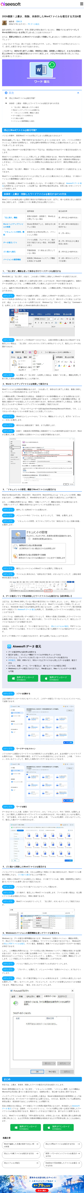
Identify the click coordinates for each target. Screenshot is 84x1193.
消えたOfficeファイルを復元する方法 (60, 1144)
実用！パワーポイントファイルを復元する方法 (61, 1154)
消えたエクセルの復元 (60, 626)
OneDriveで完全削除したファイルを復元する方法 (61, 1164)
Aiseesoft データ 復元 (27, 646)
